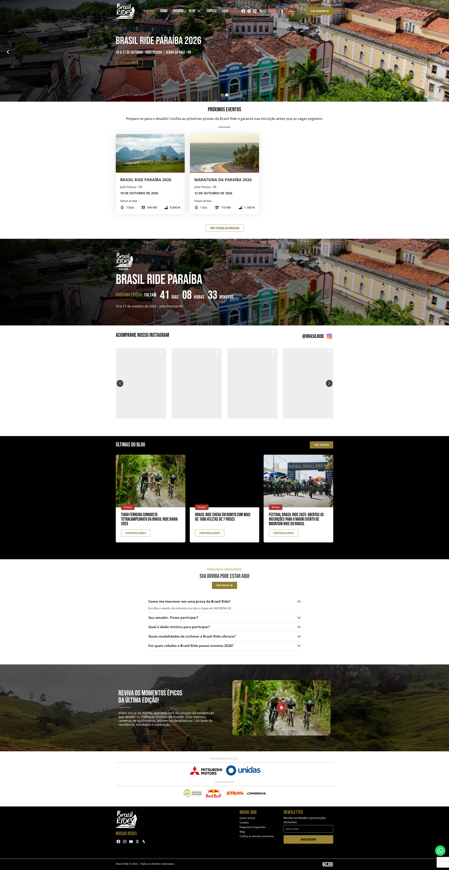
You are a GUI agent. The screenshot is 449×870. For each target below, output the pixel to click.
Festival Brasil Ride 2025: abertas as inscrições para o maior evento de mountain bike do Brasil (296, 519)
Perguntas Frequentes (253, 827)
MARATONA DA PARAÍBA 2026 (223, 179)
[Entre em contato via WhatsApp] (440, 850)
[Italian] (282, 11)
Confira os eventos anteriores (257, 836)
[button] (224, 416)
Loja (225, 11)
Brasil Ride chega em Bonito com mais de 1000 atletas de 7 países (222, 517)
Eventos (178, 11)
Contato (211, 11)
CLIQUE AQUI (129, 63)
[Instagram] (125, 841)
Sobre (164, 11)
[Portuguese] (286, 11)
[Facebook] (243, 11)
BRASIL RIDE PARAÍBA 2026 (145, 179)
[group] (141, 383)
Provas (128, 507)
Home (151, 11)
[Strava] (261, 11)
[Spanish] (291, 11)
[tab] (222, 95)
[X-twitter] (137, 841)
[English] (277, 11)
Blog (192, 11)
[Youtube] (131, 841)
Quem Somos (247, 818)
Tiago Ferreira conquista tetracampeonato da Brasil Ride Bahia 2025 (149, 519)
